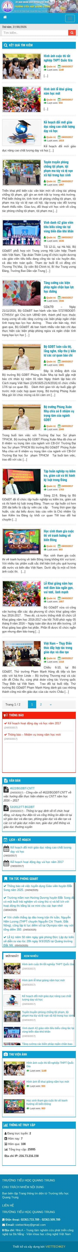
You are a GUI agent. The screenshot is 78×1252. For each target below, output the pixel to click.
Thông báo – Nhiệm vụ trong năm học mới (34, 734)
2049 (61, 429)
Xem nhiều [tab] (31, 956)
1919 (61, 140)
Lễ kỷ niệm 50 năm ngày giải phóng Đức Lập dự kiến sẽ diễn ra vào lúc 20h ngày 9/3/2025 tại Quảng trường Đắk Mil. (38, 941)
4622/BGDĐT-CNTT (22, 788)
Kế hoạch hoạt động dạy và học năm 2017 (34, 723)
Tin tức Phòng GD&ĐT (23, 879)
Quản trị (51, 66)
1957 (61, 184)
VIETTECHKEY (55, 1246)
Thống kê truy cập (22, 1125)
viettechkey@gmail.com (30, 1224)
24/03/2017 (67, 66)
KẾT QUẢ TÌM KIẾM (21, 45)
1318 (61, 661)
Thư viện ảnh (18, 1054)
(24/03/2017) (11, 727)
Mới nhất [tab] (12, 956)
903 (61, 549)
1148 (61, 69)
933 (61, 103)
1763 (61, 489)
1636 (61, 241)
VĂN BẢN (14, 780)
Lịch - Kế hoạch (20, 840)
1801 (61, 365)
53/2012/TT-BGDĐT (22, 807)
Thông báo (16, 715)
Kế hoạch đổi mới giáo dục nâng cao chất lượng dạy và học (40, 849)
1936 (61, 301)
